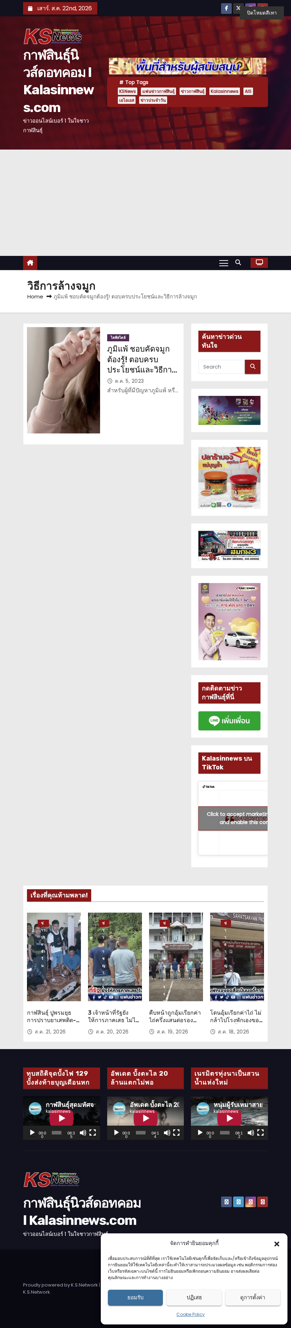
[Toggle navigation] (224, 262)
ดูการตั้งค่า (252, 1297)
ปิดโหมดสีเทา (262, 12)
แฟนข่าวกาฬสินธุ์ (158, 91)
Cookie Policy (190, 1314)
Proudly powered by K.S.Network (61, 1285)
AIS (248, 91)
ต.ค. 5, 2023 (129, 381)
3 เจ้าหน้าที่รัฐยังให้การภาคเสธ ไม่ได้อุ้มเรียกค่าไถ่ (113, 1020)
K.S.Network (36, 1292)
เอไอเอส (126, 100)
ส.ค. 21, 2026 (50, 1031)
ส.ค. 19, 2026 (172, 1031)
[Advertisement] (145, 202)
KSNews (127, 91)
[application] (61, 1118)
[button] (276, 1243)
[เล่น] (32, 1132)
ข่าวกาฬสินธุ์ (192, 91)
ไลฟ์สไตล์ (118, 337)
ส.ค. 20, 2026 (112, 1031)
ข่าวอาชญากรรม (103, 923)
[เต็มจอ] (92, 1132)
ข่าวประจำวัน (153, 100)
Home (35, 296)
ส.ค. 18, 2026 (233, 1031)
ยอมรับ (135, 1297)
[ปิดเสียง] (83, 1132)
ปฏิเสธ (194, 1297)
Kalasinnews (224, 91)
